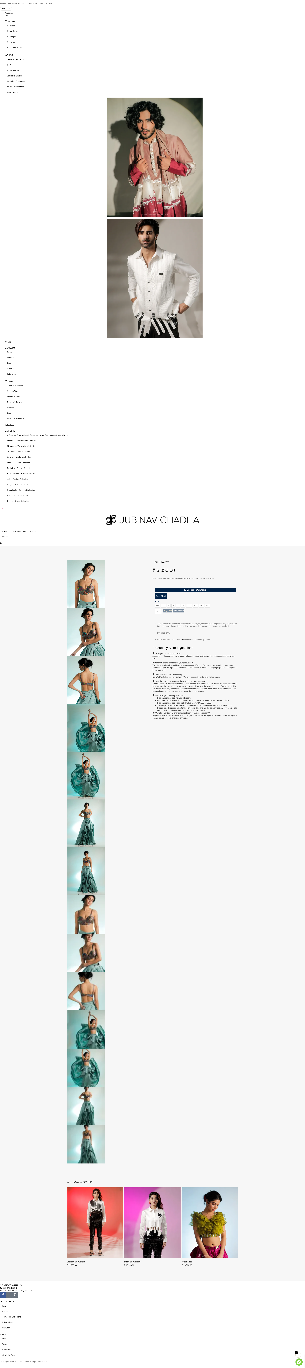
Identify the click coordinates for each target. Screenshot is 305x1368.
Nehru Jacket (12, 31)
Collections (9, 425)
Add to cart (179, 611)
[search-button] (2, 541)
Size (157, 601)
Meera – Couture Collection (18, 463)
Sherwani (11, 42)
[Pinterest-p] (15, 1295)
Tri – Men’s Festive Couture (18, 452)
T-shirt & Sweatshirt (15, 59)
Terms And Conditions (11, 1317)
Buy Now (167, 611)
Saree (9, 352)
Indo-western (12, 374)
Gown (9, 363)
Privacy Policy (8, 1322)
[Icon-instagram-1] (9, 1295)
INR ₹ (4, 9)
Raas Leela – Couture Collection (21, 490)
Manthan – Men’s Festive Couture (21, 441)
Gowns (10, 413)
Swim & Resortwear (15, 87)
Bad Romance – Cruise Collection (21, 474)
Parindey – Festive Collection (19, 468)
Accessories (12, 92)
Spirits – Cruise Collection (18, 501)
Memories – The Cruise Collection (21, 446)
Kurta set (11, 26)
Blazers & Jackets (14, 402)
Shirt (9, 65)
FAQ (4, 1306)
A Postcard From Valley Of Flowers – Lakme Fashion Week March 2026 (37, 435)
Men (6, 16)
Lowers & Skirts (13, 397)
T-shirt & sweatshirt (15, 386)
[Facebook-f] (3, 1295)
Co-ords (10, 369)
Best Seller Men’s (14, 48)
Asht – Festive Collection (17, 479)
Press (4, 531)
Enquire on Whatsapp (196, 590)
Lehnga (10, 358)
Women (8, 342)
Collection (6, 1350)
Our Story (9, 13)
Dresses (10, 408)
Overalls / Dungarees (16, 81)
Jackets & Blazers (14, 76)
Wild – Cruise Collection (17, 496)
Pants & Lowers (13, 70)
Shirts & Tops (12, 391)
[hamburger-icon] (2, 11)
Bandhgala (11, 37)
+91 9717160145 (175, 640)
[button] (195, 590)
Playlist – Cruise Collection (18, 485)
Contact (33, 531)
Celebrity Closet (19, 531)
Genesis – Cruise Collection (19, 457)
